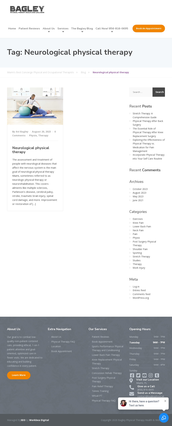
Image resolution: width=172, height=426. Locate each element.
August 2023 (139, 192)
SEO (23, 420)
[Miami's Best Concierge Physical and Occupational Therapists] (27, 9)
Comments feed (141, 294)
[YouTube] (151, 376)
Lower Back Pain (142, 226)
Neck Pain (138, 230)
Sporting (137, 252)
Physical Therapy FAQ (63, 341)
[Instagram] (157, 376)
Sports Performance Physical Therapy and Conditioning (107, 348)
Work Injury (139, 267)
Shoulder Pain (140, 249)
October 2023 (140, 189)
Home (12, 28)
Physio (33, 135)
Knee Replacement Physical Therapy (107, 361)
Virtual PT (97, 395)
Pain (135, 234)
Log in (136, 286)
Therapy (43, 135)
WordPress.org (141, 297)
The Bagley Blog (82, 28)
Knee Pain (138, 222)
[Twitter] (138, 376)
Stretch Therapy (141, 256)
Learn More (19, 375)
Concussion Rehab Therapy (107, 373)
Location (56, 346)
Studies (137, 260)
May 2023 (138, 196)
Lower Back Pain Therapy (106, 354)
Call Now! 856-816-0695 (112, 28)
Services (63, 28)
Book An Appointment (148, 28)
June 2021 (138, 200)
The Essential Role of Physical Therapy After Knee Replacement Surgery (148, 132)
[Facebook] (132, 376)
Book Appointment (61, 351)
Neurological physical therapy (30, 149)
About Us (49, 28)
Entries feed (139, 290)
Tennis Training (100, 391)
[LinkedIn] (144, 376)
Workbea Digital (39, 420)
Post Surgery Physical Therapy (103, 379)
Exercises (138, 218)
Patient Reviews (29, 28)
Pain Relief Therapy (102, 386)
